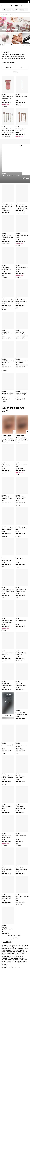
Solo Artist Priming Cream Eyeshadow (7, 621)
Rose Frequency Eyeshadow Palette (21, 713)
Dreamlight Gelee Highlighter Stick (21, 590)
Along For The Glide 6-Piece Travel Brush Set (22, 394)
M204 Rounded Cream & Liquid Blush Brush (8, 897)
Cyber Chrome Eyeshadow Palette (21, 807)
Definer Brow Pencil (7, 745)
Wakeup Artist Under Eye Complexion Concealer (8, 528)
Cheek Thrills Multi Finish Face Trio (7, 97)
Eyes (12, 45)
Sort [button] (22, 67)
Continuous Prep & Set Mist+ (21, 745)
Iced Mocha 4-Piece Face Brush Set (21, 129)
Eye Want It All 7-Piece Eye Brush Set (21, 205)
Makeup (12, 62)
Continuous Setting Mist (21, 465)
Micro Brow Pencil (21, 620)
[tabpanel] (15, 503)
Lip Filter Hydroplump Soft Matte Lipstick (8, 300)
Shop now (8, 715)
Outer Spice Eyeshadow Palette (7, 333)
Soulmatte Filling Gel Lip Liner (22, 268)
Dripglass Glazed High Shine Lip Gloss (8, 776)
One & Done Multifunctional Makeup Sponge (6, 868)
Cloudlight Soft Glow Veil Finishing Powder (8, 590)
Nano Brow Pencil (21, 835)
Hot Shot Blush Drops (22, 559)
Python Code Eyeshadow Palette (21, 868)
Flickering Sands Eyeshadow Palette (7, 236)
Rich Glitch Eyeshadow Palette (21, 684)
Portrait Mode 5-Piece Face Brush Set (8, 129)
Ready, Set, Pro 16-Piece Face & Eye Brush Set (7, 205)
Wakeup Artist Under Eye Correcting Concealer (8, 394)
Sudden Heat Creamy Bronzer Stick (8, 361)
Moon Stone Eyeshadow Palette (7, 684)
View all (20, 935)
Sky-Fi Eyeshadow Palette (7, 807)
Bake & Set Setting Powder (21, 528)
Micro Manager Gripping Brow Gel (21, 776)
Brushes (2, 45)
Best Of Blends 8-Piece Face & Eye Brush (21, 333)
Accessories (5, 62)
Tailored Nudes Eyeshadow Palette (21, 300)
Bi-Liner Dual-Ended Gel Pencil (7, 653)
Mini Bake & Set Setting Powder (6, 836)
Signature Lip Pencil (21, 96)
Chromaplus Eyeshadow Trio (6, 268)
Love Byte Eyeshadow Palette (7, 928)
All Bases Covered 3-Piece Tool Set (22, 361)
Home (3, 14)
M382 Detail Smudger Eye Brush (22, 897)
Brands (8, 14)
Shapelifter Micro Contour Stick (21, 497)
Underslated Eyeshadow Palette (7, 559)
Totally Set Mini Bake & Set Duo (22, 653)
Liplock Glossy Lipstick (6, 465)
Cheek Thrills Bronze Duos (22, 236)
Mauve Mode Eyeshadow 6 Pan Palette (7, 497)
